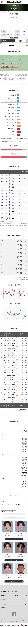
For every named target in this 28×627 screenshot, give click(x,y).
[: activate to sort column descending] (1, 172)
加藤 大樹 (24, 468)
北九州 (9, 340)
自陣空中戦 (11, 128)
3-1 (14, 375)
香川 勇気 (24, 439)
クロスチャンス (10, 119)
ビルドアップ (10, 125)
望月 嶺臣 (24, 457)
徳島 (9, 355)
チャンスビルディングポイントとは (19, 277)
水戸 (9, 382)
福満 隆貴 (24, 459)
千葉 (9, 358)
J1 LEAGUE (3, 599)
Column (3, 595)
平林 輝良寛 (24, 475)
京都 (9, 380)
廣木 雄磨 (24, 446)
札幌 (9, 372)
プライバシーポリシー (13, 618)
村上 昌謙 (24, 431)
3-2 (14, 392)
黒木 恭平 (24, 443)
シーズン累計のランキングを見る (20, 279)
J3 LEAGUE (3, 604)
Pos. (25, 334)
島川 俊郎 (24, 470)
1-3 (14, 372)
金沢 (9, 365)
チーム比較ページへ (14, 514)
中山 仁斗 (24, 484)
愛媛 (9, 377)
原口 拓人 (24, 483)
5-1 (14, 387)
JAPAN (16, 591)
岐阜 (9, 360)
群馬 (9, 362)
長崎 (13, 184)
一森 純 (25, 430)
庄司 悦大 (24, 462)
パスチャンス (10, 122)
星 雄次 (25, 444)
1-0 (14, 340)
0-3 (14, 370)
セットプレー (9, 107)
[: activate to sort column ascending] (4, 172)
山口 (13, 175)
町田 (9, 343)
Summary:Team (18, 587)
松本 (9, 348)
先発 (23, 171)
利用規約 (3, 618)
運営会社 (19, 618)
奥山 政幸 (24, 451)
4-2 (14, 358)
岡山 (9, 338)
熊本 (9, 353)
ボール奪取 (11, 135)
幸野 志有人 (24, 467)
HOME (1, 11)
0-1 (14, 365)
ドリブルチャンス (9, 116)
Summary (3, 607)
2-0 (14, 362)
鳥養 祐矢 (24, 464)
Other (2, 610)
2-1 (14, 353)
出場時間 (20, 334)
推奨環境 (6, 618)
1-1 (14, 338)
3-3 (14, 348)
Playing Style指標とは (6, 141)
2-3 (14, 402)
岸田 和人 (24, 481)
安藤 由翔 (24, 465)
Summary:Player (5, 591)
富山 (13, 211)
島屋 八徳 (24, 460)
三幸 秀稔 (24, 473)
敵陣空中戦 (11, 113)
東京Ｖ (12, 190)
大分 (13, 196)
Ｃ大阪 (9, 367)
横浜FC (9, 345)
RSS (26, 45)
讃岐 (9, 350)
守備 (13, 131)
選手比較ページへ (14, 518)
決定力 (12, 95)
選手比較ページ (14, 539)
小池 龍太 (24, 441)
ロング (11, 104)
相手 (9, 334)
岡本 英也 (24, 486)
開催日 (4, 334)
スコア (13, 334)
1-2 (14, 384)
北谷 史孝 (24, 449)
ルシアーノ (24, 472)
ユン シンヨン (23, 448)
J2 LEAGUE (3, 602)
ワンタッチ (10, 98)
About (16, 595)
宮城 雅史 (24, 438)
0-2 (14, 343)
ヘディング (10, 101)
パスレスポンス (10, 110)
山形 (9, 384)
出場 (17, 171)
